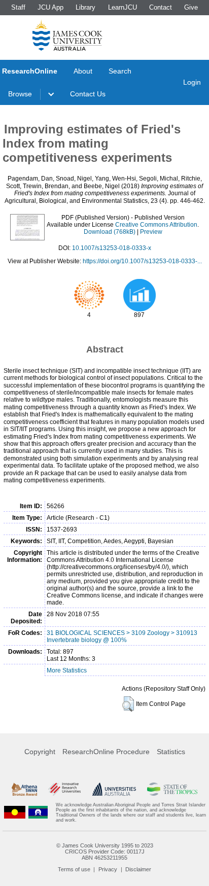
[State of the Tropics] (172, 789)
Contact (160, 7)
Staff (18, 7)
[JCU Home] (67, 35)
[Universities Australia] (114, 789)
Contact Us (88, 94)
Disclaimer (138, 869)
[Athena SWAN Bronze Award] (24, 789)
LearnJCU (122, 7)
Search (120, 71)
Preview (151, 231)
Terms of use (74, 869)
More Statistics (67, 670)
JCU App (50, 7)
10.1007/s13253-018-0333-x (111, 248)
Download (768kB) (109, 231)
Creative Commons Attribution (156, 224)
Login (192, 82)
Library (85, 7)
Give (191, 7)
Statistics (171, 752)
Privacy (107, 869)
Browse (20, 94)
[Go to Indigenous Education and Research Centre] (15, 812)
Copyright (39, 752)
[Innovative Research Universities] (64, 789)
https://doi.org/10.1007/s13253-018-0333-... (142, 261)
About (83, 71)
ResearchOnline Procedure (106, 752)
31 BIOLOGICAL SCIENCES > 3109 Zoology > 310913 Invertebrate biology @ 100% (122, 636)
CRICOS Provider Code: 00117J (105, 851)
